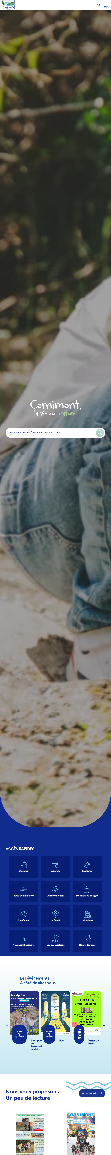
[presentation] (7, 1025)
